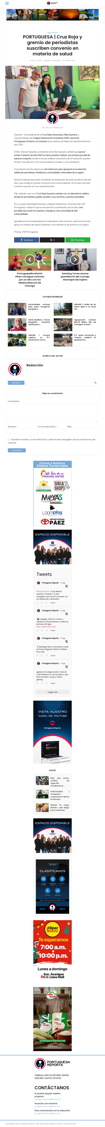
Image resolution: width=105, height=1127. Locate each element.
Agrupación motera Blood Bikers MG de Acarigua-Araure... (85, 322)
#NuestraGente (42, 591)
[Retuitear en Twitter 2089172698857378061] (42, 683)
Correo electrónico (47, 426)
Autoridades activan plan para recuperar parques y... (39, 306)
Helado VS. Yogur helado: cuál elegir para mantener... (59, 807)
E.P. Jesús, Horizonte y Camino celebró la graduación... (85, 337)
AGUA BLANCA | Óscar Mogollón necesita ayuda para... (39, 322)
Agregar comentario (52, 60)
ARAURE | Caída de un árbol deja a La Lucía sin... (85, 306)
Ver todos (16, 382)
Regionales (52, 32)
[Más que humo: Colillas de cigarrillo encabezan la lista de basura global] (43, 780)
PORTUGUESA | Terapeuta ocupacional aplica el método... (59, 795)
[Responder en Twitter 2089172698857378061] (38, 683)
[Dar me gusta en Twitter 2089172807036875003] (47, 630)
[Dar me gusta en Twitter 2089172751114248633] (47, 655)
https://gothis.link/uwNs (46, 626)
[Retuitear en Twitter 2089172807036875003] (42, 630)
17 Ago (62, 583)
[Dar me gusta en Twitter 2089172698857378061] (47, 683)
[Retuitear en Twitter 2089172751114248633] (42, 655)
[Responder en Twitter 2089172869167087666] (38, 603)
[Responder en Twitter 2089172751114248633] (38, 655)
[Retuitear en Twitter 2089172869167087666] (42, 603)
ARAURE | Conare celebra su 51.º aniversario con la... (39, 337)
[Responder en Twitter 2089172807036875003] (38, 630)
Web (69, 426)
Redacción (70, 60)
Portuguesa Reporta (50, 583)
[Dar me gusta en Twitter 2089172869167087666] (47, 603)
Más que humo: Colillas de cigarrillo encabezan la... (59, 782)
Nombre (13, 426)
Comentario (13, 401)
